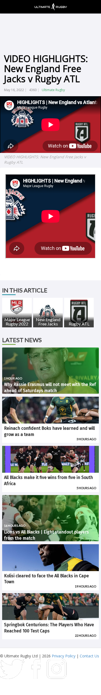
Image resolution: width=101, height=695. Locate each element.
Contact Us (89, 655)
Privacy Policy (63, 655)
